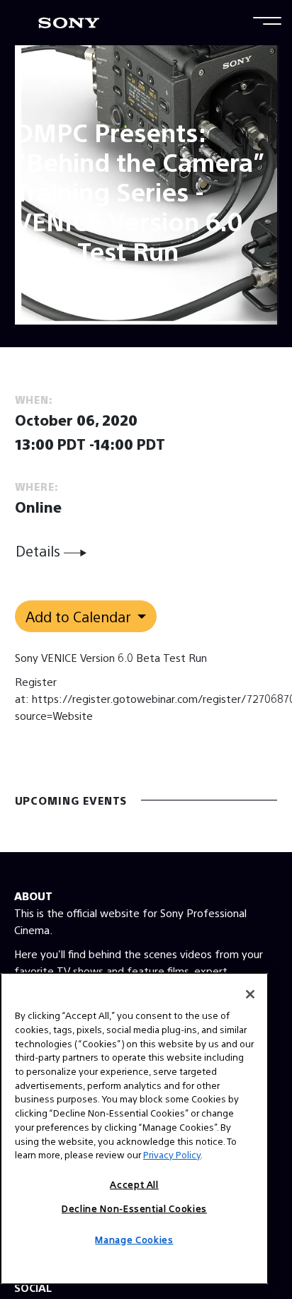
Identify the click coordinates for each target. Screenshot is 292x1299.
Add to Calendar (80, 616)
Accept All (134, 1184)
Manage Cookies (134, 1239)
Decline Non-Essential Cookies (134, 1208)
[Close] (250, 994)
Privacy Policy (172, 1154)
